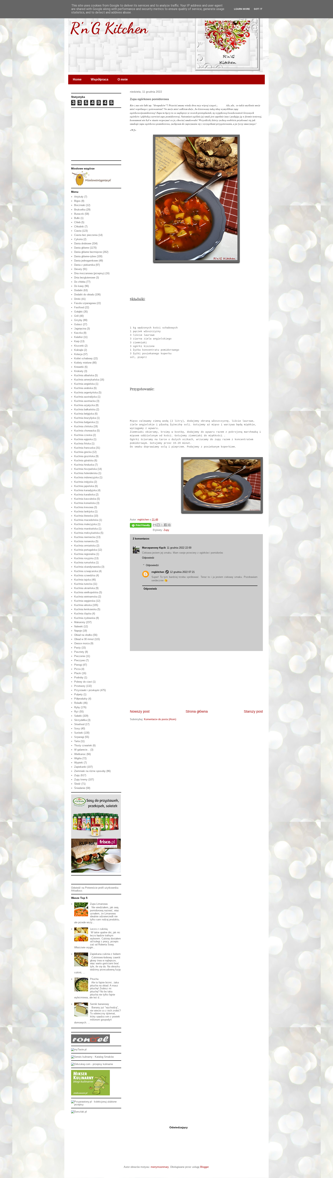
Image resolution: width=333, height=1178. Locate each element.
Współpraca (99, 79)
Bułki (77, 218)
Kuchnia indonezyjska (86, 477)
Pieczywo (79, 660)
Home (77, 79)
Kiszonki (79, 345)
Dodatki (78, 290)
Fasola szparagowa (85, 303)
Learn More (242, 9)
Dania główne (81, 247)
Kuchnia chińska (83, 426)
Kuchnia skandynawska (87, 566)
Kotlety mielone (83, 362)
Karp (76, 341)
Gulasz (78, 324)
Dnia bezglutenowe (84, 277)
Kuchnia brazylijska (85, 417)
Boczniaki (79, 205)
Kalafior (78, 337)
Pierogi (78, 664)
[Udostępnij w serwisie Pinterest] (169, 525)
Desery (78, 269)
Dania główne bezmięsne (88, 252)
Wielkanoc (80, 754)
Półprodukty (80, 698)
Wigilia (78, 758)
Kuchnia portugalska (85, 549)
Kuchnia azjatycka (84, 405)
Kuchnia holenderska (86, 473)
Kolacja (78, 354)
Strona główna (197, 711)
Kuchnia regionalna (84, 554)
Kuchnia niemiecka (84, 537)
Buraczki (79, 213)
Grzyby (78, 320)
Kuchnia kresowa (83, 507)
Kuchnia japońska (84, 486)
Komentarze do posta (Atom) (160, 719)
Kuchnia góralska (83, 460)
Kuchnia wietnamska (85, 596)
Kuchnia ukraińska (84, 588)
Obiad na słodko (83, 634)
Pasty (77, 647)
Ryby (77, 707)
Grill (76, 315)
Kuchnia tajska (82, 579)
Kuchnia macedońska (86, 520)
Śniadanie (79, 788)
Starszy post (253, 711)
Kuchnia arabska (83, 388)
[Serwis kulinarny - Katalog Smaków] (92, 1056)
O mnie (123, 79)
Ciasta (77, 230)
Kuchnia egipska (83, 439)
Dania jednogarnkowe (86, 260)
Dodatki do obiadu (84, 294)
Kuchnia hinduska (84, 464)
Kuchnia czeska (83, 435)
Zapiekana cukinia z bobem (105, 954)
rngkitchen (157, 572)
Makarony (79, 622)
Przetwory (79, 686)
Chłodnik (79, 226)
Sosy (77, 728)
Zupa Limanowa (99, 903)
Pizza (77, 669)
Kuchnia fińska (82, 443)
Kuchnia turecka (83, 583)
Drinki (77, 298)
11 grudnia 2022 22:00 (179, 547)
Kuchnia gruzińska (84, 456)
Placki (77, 673)
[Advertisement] (196, 680)
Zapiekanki (80, 766)
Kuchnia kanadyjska (85, 490)
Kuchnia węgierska (84, 600)
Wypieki (78, 762)
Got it (258, 9)
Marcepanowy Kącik (154, 547)
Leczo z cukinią (99, 928)
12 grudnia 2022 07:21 (182, 572)
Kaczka (78, 332)
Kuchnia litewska (83, 515)
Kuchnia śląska (82, 613)
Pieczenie (79, 656)
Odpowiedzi (152, 565)
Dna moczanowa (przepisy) (89, 273)
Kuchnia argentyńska (86, 392)
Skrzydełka (80, 720)
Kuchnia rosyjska (83, 558)
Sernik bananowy (99, 1004)
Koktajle (78, 350)
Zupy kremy (80, 779)
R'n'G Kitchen (109, 28)
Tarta (77, 741)
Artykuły (78, 196)
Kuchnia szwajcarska (86, 571)
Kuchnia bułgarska (84, 422)
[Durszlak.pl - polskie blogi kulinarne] (79, 1111)
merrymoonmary (160, 1166)
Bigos (77, 200)
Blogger (204, 1166)
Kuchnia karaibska (84, 494)
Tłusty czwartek (83, 745)
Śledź (77, 783)
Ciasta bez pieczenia (86, 235)
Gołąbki (78, 311)
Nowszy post (140, 711)
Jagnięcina (80, 328)
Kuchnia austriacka (85, 401)
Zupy (166, 530)
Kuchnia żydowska (84, 618)
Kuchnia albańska (84, 375)
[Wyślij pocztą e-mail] (154, 525)
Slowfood (79, 724)
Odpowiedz (148, 557)
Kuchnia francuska (84, 447)
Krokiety (78, 371)
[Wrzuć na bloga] (158, 525)
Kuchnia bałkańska (84, 409)
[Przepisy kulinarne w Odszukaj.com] (92, 1064)
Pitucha (94, 979)
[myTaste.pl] (79, 1049)
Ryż (76, 711)
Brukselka (79, 209)
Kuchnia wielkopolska (86, 592)
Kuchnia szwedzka (84, 575)
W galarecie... (82, 749)
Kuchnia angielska (84, 383)
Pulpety (78, 694)
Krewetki (79, 366)
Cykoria (78, 239)
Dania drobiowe (82, 243)
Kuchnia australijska (85, 396)
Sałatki (78, 715)
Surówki (78, 732)
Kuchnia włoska (83, 605)
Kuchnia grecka (83, 452)
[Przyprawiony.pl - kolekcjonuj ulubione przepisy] (96, 1104)
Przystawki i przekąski (86, 690)
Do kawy (79, 286)
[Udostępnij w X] (162, 525)
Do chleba (79, 281)
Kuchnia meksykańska (87, 532)
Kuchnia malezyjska (85, 524)
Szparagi (79, 737)
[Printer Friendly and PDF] (140, 526)
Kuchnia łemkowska (85, 609)
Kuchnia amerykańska (86, 379)
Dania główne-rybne (85, 256)
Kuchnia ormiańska (85, 545)
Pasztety (79, 651)
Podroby (78, 677)
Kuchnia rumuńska (84, 562)
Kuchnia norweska (84, 541)
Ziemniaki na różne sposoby (90, 771)
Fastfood (79, 307)
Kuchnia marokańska (86, 528)
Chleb (77, 222)
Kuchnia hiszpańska (85, 469)
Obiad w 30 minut (84, 639)
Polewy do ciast (83, 681)
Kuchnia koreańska (85, 503)
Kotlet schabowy (83, 358)
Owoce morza (82, 643)
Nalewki (78, 626)
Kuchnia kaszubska (85, 498)
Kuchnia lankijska (84, 511)
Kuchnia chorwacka (85, 430)
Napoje (78, 630)
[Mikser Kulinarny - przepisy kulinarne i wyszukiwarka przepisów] (90, 1094)
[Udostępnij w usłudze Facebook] (165, 525)
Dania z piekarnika (84, 264)
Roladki (78, 702)
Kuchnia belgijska (84, 413)
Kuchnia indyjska (83, 481)
